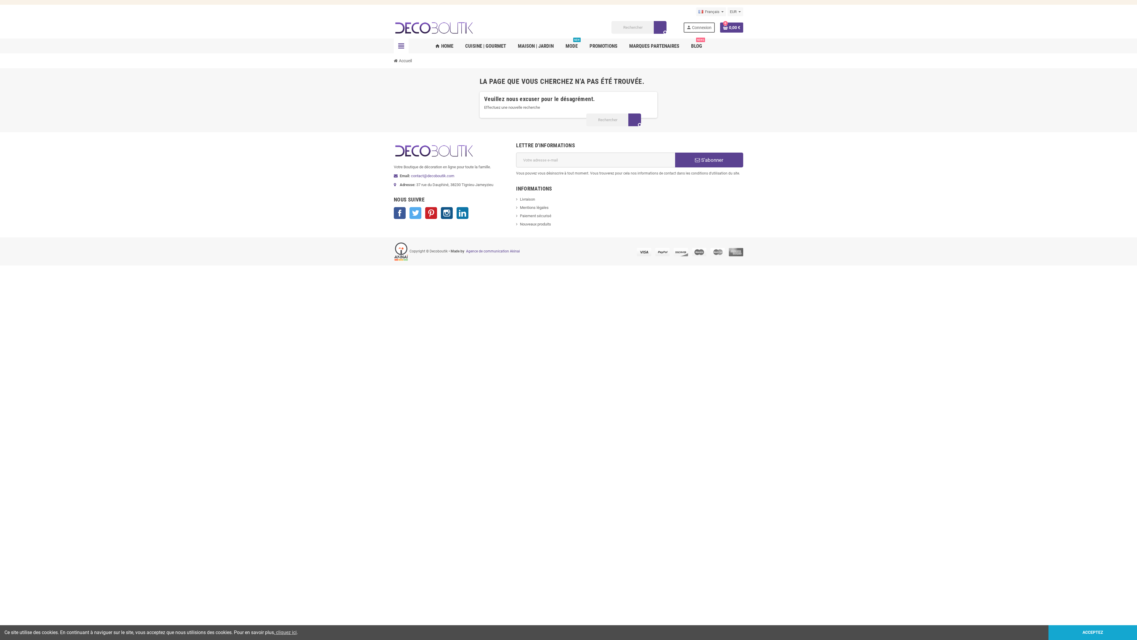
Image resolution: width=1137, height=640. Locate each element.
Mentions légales (534, 207)
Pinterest (431, 213)
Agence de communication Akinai (493, 251)
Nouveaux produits (535, 224)
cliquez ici (286, 632)
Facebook (400, 213)
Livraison (527, 199)
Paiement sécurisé (535, 216)
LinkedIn (462, 213)
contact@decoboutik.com (432, 176)
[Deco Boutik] (434, 27)
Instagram (447, 213)
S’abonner (711, 160)
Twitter (415, 213)
